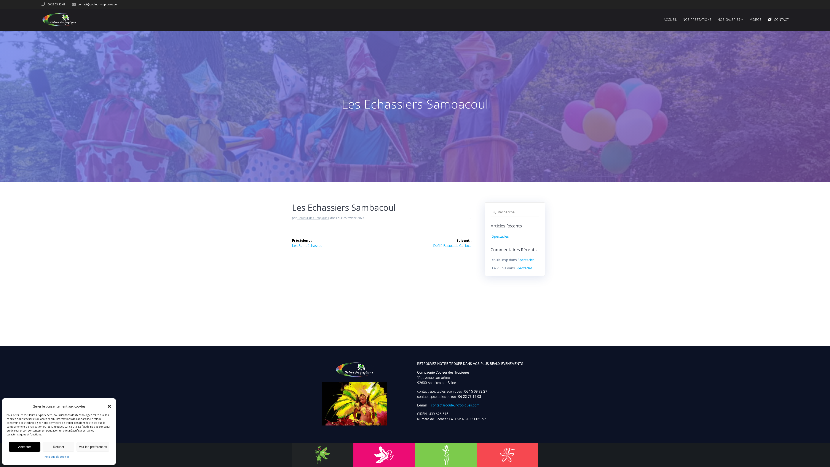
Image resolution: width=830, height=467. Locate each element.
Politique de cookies (57, 457)
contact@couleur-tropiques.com (455, 405)
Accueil (670, 20)
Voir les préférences (93, 447)
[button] (109, 406)
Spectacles (500, 236)
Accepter (24, 447)
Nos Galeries (729, 20)
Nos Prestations (697, 20)
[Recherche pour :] (515, 212)
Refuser (58, 447)
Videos (756, 20)
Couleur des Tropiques (313, 218)
